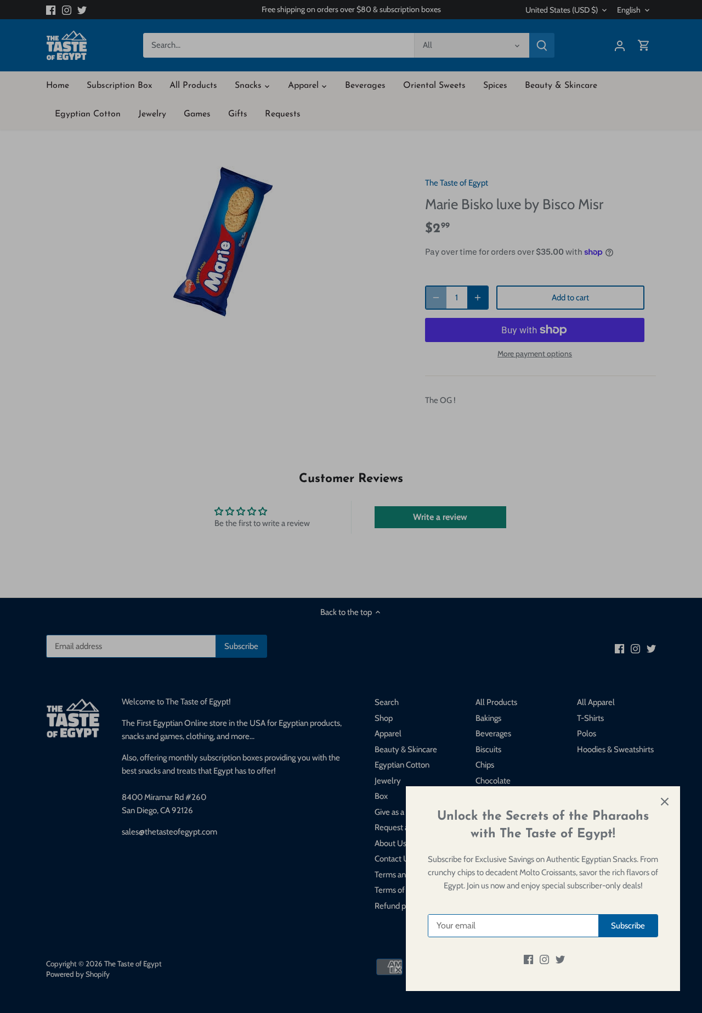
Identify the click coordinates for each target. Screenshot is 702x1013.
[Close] (665, 802)
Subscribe (628, 926)
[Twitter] (560, 959)
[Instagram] (544, 959)
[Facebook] (528, 959)
